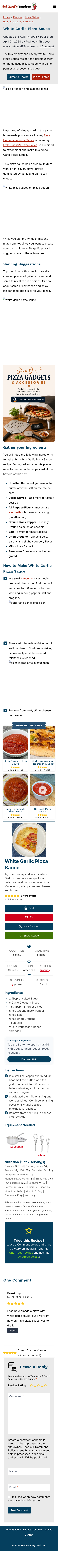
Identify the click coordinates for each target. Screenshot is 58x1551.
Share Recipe (31, 935)
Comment (16, 1396)
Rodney (30, 41)
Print (31, 908)
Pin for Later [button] (41, 77)
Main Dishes (32, 17)
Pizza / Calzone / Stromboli (18, 21)
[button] (6, 896)
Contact (29, 1534)
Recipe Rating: (17, 1385)
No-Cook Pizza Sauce (42, 810)
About (48, 1529)
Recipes (17, 17)
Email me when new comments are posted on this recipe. (29, 1498)
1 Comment (47, 46)
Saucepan (16, 1146)
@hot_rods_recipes (21, 1252)
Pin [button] (31, 917)
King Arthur (16, 512)
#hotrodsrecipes (28, 1256)
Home (6, 17)
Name (14, 1471)
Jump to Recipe (19, 77)
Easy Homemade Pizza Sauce (15, 810)
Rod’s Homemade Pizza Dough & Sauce (42, 762)
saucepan (27, 578)
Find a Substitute (29, 1059)
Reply (13, 1330)
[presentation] (15, 742)
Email (13, 1487)
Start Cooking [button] (31, 926)
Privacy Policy (13, 1529)
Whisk (41, 1155)
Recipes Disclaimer (33, 1529)
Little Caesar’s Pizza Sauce (20, 145)
